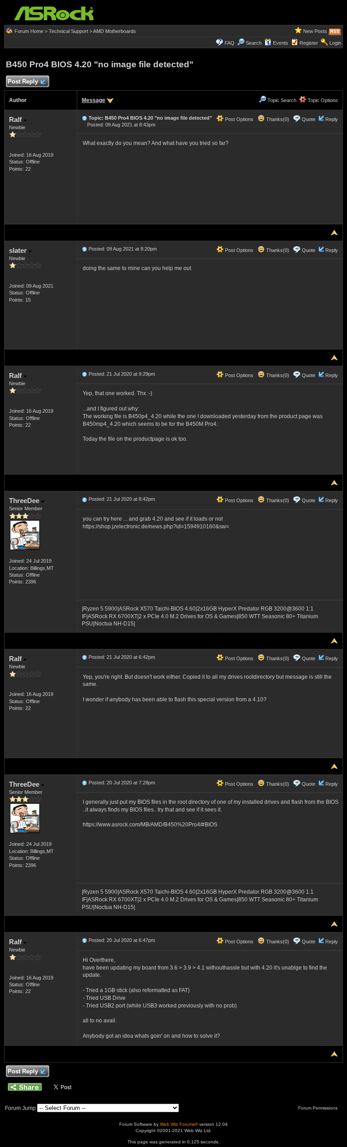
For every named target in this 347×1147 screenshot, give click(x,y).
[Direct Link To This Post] (84, 118)
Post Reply (23, 81)
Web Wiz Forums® (179, 1124)
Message (93, 100)
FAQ (229, 43)
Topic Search (281, 100)
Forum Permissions (318, 1107)
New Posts (315, 31)
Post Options (238, 119)
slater (18, 250)
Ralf (16, 119)
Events (280, 43)
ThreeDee (25, 500)
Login (335, 43)
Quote (308, 119)
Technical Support (68, 31)
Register (309, 43)
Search (254, 43)
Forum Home (28, 31)
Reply (331, 119)
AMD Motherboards (114, 31)
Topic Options (322, 100)
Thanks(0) (277, 119)
